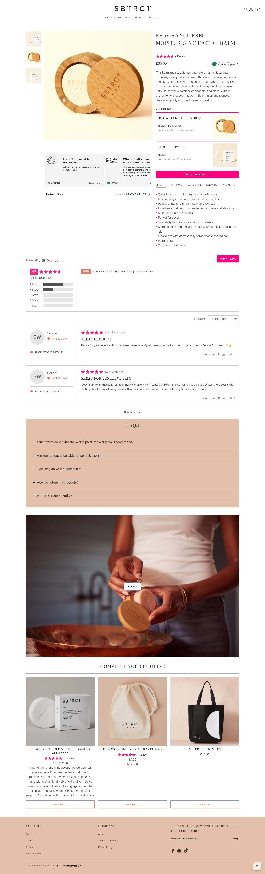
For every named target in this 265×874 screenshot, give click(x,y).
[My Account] (251, 10)
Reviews (124, 17)
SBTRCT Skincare (43, 865)
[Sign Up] (236, 839)
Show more (130, 412)
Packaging (211, 185)
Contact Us (31, 834)
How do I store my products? (57, 482)
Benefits (161, 185)
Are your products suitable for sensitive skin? (69, 455)
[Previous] (46, 85)
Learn (152, 17)
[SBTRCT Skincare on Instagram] (179, 851)
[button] (171, 56)
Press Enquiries (34, 853)
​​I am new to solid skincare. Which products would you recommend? (85, 442)
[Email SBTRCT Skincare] (185, 851)
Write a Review (227, 258)
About (137, 17)
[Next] (150, 85)
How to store (194, 185)
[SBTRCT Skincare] (132, 9)
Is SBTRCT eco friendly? (54, 496)
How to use (175, 185)
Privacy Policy (105, 847)
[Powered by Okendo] (42, 260)
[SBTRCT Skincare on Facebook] (173, 851)
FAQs (29, 840)
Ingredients (228, 185)
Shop (108, 17)
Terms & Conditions (108, 840)
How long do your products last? (60, 469)
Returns (30, 847)
